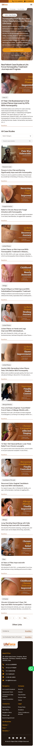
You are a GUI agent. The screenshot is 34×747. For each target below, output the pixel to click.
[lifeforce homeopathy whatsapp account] (31, 668)
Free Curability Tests (17, 55)
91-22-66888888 (18, 1)
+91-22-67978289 (11, 667)
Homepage (12, 9)
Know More (28, 631)
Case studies (21, 694)
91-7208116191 (29, 1)
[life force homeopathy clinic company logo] (10, 645)
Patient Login (5, 715)
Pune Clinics (5, 709)
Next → (26, 618)
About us (20, 689)
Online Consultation (7, 699)
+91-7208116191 (10, 674)
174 (19, 618)
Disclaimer (21, 709)
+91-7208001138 (10, 671)
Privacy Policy (21, 707)
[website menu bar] (31, 4)
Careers (20, 692)
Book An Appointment (8, 718)
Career (20, 700)
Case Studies (20, 9)
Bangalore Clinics (7, 712)
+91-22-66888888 (11, 664)
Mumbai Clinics (6, 707)
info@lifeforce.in (11, 680)
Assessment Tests (7, 692)
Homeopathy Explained (8, 689)
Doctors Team (22, 697)
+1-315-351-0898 (10, 677)
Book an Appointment (17, 50)
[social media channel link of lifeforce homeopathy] (9, 738)
